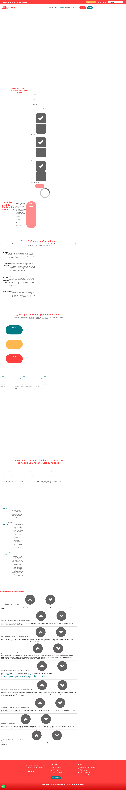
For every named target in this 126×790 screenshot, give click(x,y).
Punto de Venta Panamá (56, 769)
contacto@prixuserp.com (85, 774)
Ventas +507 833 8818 (85, 770)
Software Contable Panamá (57, 770)
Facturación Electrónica (56, 772)
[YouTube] (106, 2)
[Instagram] (101, 2)
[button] (82, 7)
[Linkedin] (103, 2)
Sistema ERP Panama (56, 767)
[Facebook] (98, 2)
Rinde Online (54, 774)
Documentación (56, 777)
